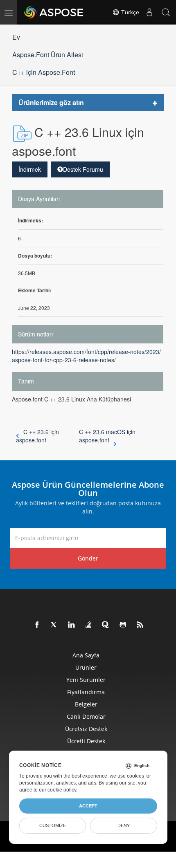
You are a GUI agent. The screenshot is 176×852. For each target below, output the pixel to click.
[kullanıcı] (149, 12)
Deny (123, 825)
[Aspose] (54, 12)
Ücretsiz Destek (86, 729)
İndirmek (29, 169)
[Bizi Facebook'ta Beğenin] (37, 625)
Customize (52, 825)
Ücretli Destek (86, 741)
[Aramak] (166, 12)
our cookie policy (57, 790)
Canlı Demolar (86, 716)
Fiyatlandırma (86, 692)
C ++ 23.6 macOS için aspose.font (107, 436)
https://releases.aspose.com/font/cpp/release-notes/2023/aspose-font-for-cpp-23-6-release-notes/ (86, 356)
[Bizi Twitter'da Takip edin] (54, 625)
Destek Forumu (83, 169)
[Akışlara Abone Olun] (140, 625)
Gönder (88, 558)
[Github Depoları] (123, 625)
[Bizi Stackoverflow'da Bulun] (88, 625)
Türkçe (129, 12)
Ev (16, 37)
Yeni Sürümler (86, 680)
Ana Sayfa (85, 655)
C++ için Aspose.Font (43, 72)
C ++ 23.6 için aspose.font (37, 436)
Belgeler (86, 704)
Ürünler (86, 667)
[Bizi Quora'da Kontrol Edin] (106, 625)
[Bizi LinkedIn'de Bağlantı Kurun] (71, 625)
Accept (88, 805)
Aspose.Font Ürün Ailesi (47, 54)
